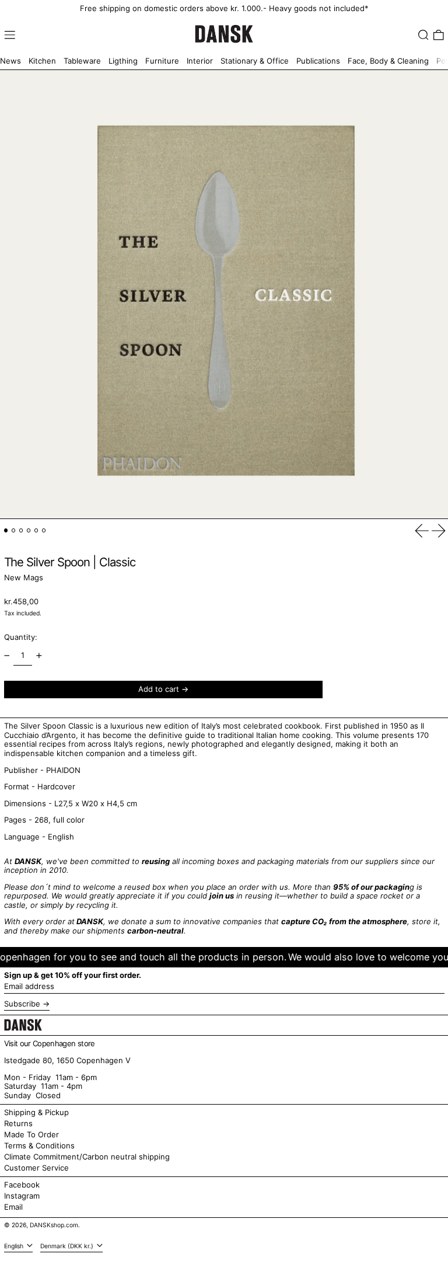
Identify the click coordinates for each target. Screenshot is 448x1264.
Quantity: (20, 637)
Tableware (82, 60)
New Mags (23, 577)
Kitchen (42, 60)
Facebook (22, 1185)
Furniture (162, 60)
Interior (200, 60)
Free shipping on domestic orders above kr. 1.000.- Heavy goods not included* (224, 8)
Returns (18, 1123)
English (14, 1246)
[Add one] (39, 655)
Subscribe (22, 1003)
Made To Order (31, 1134)
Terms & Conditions (39, 1145)
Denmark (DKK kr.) (67, 1246)
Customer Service (36, 1167)
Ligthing (123, 60)
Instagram (22, 1196)
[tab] (6, 530)
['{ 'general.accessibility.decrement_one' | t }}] (6, 655)
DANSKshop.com (54, 1225)
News (10, 60)
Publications (318, 60)
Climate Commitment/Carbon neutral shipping (87, 1156)
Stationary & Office (254, 60)
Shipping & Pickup (36, 1112)
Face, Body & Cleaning (388, 60)
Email (13, 1207)
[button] (423, 35)
